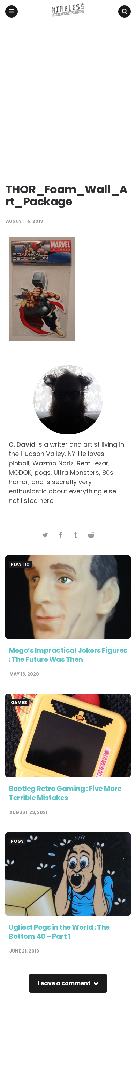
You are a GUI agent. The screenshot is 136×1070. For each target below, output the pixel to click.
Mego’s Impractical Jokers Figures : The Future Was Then (68, 654)
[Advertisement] (68, 94)
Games (19, 702)
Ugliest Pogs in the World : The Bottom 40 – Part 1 (59, 931)
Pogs (17, 841)
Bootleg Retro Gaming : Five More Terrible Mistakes (65, 793)
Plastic (20, 564)
